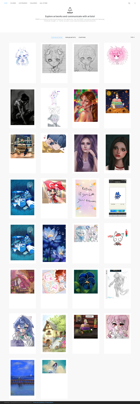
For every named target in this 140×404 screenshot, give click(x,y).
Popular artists (70, 37)
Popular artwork (56, 37)
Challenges (33, 3)
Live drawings (23, 3)
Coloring (13, 3)
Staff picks (82, 37)
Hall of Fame (43, 3)
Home (5, 3)
